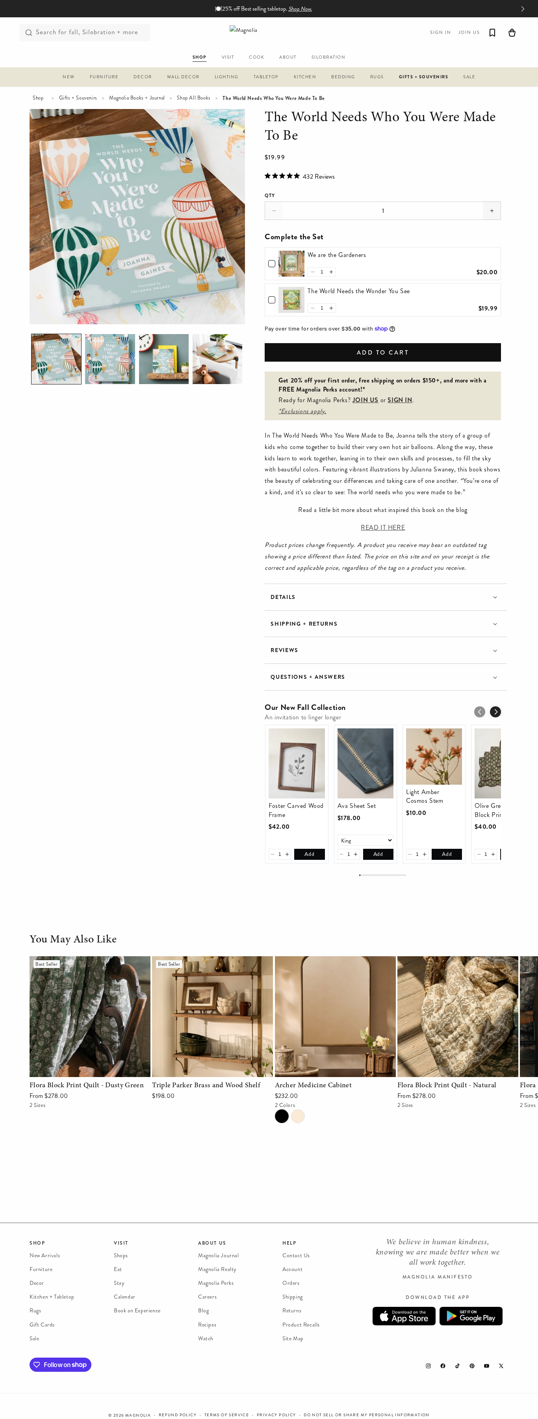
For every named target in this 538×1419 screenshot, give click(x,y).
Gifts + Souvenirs (78, 98)
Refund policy (178, 1414)
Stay (119, 1283)
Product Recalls (301, 1324)
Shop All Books (193, 98)
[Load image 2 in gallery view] (110, 359)
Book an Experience (137, 1311)
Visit (121, 1243)
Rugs (35, 1311)
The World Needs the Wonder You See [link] (359, 291)
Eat (118, 1269)
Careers (207, 1297)
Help (289, 1243)
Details (283, 597)
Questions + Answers (308, 677)
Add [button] (309, 854)
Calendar (124, 1297)
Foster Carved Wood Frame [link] (296, 810)
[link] (291, 264)
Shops (121, 1255)
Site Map (293, 1338)
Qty (270, 195)
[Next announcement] (522, 8)
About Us (212, 1243)
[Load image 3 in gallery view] (164, 359)
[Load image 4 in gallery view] (217, 359)
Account (292, 1269)
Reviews (285, 650)
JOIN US (365, 400)
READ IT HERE (383, 527)
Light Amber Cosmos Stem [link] (424, 796)
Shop (38, 98)
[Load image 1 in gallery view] (56, 359)
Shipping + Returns (304, 624)
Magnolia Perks (216, 1283)
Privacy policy (276, 1414)
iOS (404, 1316)
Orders (291, 1283)
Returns (291, 1311)
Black (282, 1116)
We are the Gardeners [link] (337, 255)
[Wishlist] (492, 33)
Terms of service (226, 1414)
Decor (37, 1283)
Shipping (292, 1297)
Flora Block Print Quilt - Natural (441, 961)
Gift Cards (42, 1324)
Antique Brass (298, 1116)
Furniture (41, 1269)
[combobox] (85, 32)
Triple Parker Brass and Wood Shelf (199, 961)
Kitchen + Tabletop (52, 1297)
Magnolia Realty (217, 1269)
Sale (34, 1338)
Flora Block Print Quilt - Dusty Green (81, 961)
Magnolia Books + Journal (137, 98)
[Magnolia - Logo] (269, 32)
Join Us (469, 32)
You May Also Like (73, 940)
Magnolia (138, 1415)
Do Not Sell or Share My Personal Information (367, 1414)
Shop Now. (300, 9)
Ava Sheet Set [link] (357, 806)
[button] (68, 78)
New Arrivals (45, 1255)
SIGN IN (400, 400)
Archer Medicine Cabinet (308, 961)
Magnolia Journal (218, 1255)
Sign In (440, 32)
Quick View (90, 1069)
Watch (205, 1338)
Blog (203, 1311)
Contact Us (296, 1255)
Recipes (207, 1324)
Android (471, 1316)
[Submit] (29, 33)
